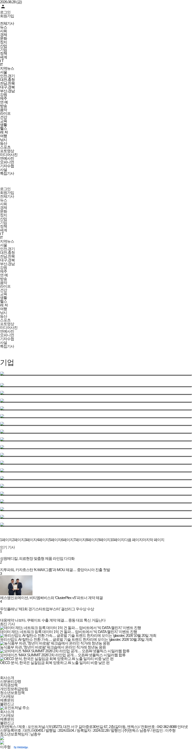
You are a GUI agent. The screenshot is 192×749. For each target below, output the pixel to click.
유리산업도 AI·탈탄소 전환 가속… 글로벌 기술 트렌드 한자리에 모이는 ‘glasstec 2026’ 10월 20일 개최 (76, 639)
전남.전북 (7, 83)
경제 (3, 34)
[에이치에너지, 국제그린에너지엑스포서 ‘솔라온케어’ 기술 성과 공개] (96, 478)
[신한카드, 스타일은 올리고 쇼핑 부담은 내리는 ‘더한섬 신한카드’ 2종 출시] (96, 494)
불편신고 (7, 704)
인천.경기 (7, 76)
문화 (3, 38)
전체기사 (7, 23)
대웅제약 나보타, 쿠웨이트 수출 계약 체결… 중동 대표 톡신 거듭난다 (53, 620)
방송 (3, 106)
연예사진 (7, 158)
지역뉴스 (7, 68)
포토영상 (7, 151)
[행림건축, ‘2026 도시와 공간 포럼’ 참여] (96, 424)
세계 (3, 57)
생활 (3, 124)
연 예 (4, 102)
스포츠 (5, 147)
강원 (3, 94)
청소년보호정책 (12, 693)
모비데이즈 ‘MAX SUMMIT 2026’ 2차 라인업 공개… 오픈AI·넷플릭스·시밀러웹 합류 (63, 655)
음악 (3, 109)
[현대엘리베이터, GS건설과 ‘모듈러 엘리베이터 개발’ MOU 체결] (96, 447)
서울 (3, 72)
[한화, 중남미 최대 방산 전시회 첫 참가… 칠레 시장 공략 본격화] (96, 470)
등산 (3, 143)
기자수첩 (7, 166)
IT (1, 64)
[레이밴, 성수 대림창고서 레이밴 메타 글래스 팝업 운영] (96, 401)
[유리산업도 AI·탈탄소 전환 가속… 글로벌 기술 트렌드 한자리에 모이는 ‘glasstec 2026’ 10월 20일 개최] (96, 374)
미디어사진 (9, 154)
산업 (3, 46)
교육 (3, 121)
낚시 (3, 139)
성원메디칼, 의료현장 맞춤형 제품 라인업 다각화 (37, 558)
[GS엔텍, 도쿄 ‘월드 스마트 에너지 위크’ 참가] (96, 517)
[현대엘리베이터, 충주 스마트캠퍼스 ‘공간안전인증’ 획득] (96, 393)
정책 (3, 53)
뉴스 (3, 27)
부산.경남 (7, 91)
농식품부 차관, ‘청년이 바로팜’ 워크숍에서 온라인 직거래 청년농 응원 (53, 647)
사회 (3, 31)
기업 (3, 49)
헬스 (3, 128)
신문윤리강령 (10, 681)
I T (2, 61)
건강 (3, 117)
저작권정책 (9, 685)
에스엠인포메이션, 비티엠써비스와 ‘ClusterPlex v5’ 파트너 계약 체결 (51, 598)
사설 (3, 169)
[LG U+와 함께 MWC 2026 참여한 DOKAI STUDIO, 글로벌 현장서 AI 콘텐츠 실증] (96, 432)
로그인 (5, 12)
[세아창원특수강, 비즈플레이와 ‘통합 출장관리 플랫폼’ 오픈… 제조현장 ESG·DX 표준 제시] (96, 509)
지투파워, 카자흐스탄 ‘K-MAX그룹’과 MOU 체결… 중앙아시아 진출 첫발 (55, 570)
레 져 (4, 132)
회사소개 (7, 678)
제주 (3, 98)
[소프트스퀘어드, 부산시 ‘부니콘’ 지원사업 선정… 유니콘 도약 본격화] (96, 455)
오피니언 (7, 162)
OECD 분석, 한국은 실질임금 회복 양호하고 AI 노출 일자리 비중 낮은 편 (55, 663)
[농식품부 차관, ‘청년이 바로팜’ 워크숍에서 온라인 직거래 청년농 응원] (96, 385)
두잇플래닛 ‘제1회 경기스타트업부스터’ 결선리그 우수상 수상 (47, 609)
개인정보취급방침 (14, 689)
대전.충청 (7, 79)
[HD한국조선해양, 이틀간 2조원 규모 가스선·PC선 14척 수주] (96, 463)
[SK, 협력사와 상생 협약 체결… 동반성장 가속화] (96, 408)
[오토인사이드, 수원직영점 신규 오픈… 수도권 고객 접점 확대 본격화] (96, 416)
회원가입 (7, 16)
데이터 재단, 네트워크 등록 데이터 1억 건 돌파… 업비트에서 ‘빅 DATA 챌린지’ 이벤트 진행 (68, 632)
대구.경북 (7, 87)
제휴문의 (7, 700)
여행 (3, 136)
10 (117, 540)
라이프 (5, 113)
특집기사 (7, 173)
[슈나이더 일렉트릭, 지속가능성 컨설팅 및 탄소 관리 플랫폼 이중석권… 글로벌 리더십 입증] (96, 486)
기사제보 (7, 696)
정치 (3, 42)
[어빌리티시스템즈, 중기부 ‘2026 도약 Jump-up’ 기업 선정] (96, 439)
